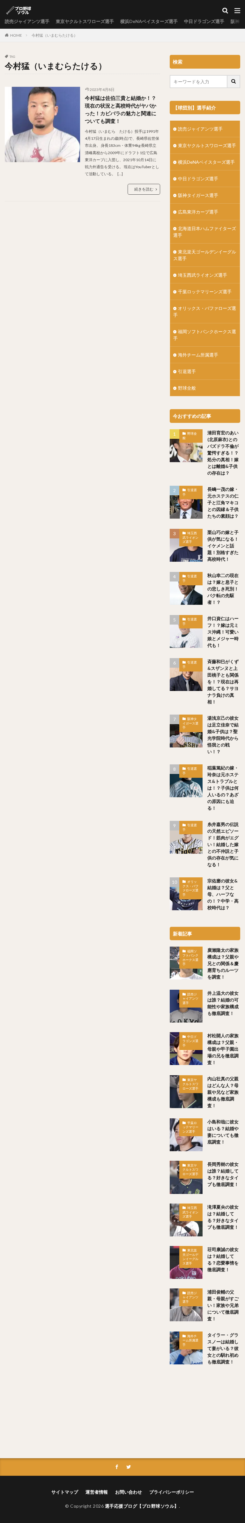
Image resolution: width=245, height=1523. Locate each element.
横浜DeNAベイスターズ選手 (149, 21)
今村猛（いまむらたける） (55, 35)
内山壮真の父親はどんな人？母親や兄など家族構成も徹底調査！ (223, 1092)
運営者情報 (96, 1492)
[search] (233, 81)
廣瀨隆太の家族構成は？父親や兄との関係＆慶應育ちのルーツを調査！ (223, 963)
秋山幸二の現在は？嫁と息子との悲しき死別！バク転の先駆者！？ (223, 589)
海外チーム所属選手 (198, 354)
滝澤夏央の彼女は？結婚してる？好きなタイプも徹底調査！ (223, 1217)
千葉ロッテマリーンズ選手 (205, 291)
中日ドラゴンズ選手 (204, 21)
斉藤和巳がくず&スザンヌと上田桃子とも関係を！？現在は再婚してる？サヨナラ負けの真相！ (223, 681)
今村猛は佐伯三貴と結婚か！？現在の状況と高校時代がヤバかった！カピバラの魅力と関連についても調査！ (120, 109)
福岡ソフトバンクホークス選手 (204, 335)
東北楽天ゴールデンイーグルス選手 (204, 255)
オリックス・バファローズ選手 (204, 311)
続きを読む (143, 189)
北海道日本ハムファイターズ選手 (204, 232)
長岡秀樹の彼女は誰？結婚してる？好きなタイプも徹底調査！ (223, 1174)
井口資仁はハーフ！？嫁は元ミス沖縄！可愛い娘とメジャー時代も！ (223, 632)
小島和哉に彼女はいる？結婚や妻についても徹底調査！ (223, 1131)
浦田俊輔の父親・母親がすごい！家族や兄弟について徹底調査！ (223, 1305)
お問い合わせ (128, 1492)
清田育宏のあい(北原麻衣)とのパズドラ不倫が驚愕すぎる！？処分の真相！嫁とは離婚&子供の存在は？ (223, 453)
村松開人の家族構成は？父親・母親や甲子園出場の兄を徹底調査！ (223, 1049)
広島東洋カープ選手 (198, 211)
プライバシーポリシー (171, 1492)
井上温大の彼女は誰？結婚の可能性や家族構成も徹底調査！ (223, 1003)
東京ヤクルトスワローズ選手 (85, 21)
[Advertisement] (205, 1413)
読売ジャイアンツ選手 (27, 21)
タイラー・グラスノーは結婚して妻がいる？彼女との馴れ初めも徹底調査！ (223, 1348)
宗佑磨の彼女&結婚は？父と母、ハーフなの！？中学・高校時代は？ (223, 894)
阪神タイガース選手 (198, 195)
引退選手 (187, 371)
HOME (16, 35)
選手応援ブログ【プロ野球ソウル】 (142, 1506)
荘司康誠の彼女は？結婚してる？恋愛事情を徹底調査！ (223, 1259)
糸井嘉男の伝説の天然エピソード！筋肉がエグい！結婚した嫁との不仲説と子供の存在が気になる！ (223, 844)
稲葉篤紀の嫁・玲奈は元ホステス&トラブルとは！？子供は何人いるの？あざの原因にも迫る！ (223, 788)
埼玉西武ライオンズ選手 (202, 275)
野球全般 (187, 388)
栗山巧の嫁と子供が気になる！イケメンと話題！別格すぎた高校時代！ (223, 545)
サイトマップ (64, 1492)
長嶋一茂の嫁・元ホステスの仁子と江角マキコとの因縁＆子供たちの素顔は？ (223, 502)
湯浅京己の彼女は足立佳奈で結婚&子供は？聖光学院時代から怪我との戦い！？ (223, 734)
